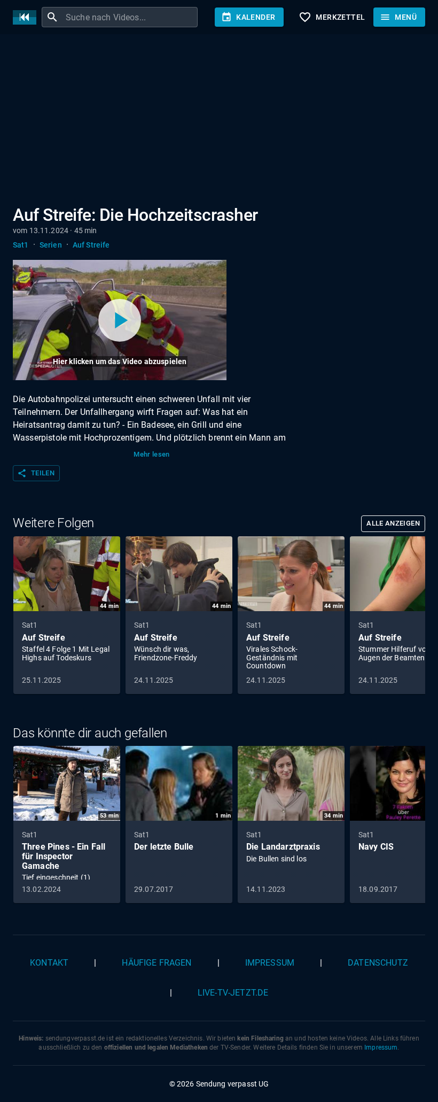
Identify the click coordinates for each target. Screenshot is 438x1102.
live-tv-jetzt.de (233, 993)
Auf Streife (91, 245)
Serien (51, 245)
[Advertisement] (219, 122)
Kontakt (49, 963)
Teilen (35, 473)
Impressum (269, 963)
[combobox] (130, 17)
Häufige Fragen (156, 963)
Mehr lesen (152, 454)
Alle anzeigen (393, 523)
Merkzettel (332, 17)
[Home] (27, 17)
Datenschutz (378, 963)
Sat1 (21, 245)
